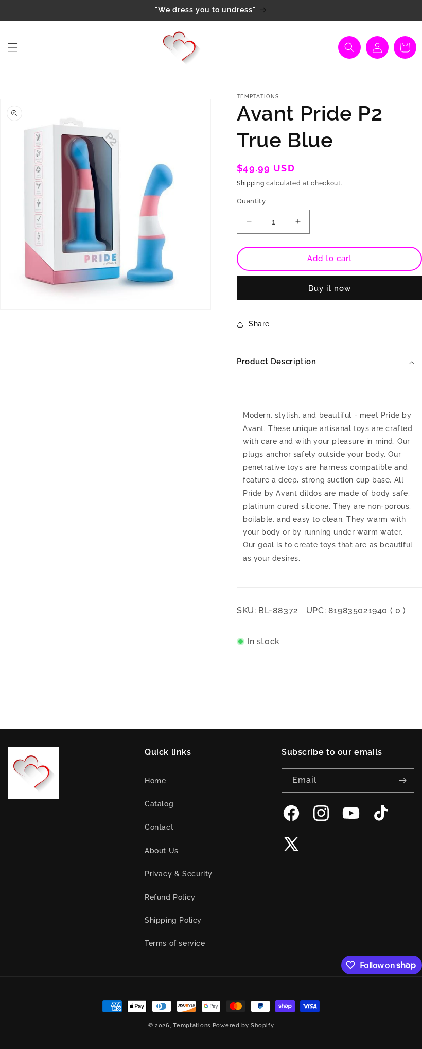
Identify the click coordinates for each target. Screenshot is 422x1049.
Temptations (191, 1025)
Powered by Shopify (243, 1025)
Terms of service (175, 943)
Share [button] (259, 324)
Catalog (159, 804)
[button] (13, 47)
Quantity (251, 201)
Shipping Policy (173, 920)
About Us (162, 851)
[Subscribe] (402, 780)
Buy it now (329, 288)
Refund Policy (170, 897)
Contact (159, 827)
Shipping (251, 183)
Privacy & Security (179, 874)
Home (155, 781)
